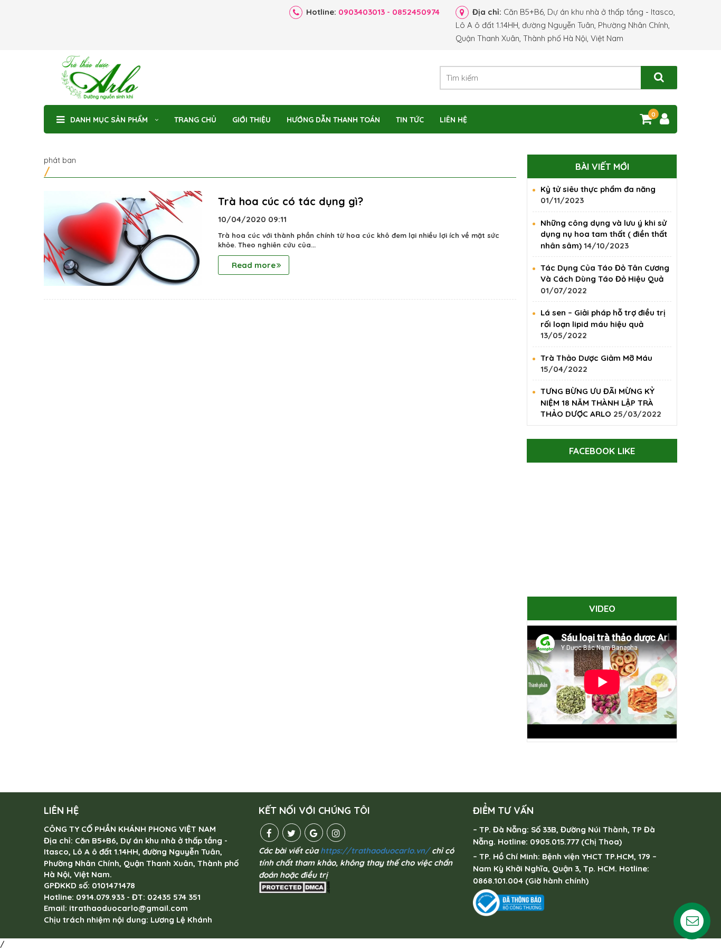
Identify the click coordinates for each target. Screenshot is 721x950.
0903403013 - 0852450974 (389, 12)
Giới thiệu (251, 119)
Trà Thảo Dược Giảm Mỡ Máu (596, 358)
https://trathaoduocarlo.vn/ (375, 851)
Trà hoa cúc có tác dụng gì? (290, 201)
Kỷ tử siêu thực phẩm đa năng (598, 189)
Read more (254, 265)
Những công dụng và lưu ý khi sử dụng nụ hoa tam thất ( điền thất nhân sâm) (603, 234)
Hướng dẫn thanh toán (333, 119)
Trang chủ (195, 119)
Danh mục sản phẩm (109, 119)
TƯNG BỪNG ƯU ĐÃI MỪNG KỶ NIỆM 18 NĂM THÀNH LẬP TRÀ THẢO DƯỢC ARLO (597, 402)
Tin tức (410, 119)
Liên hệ (453, 119)
